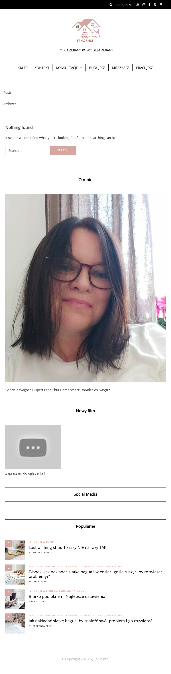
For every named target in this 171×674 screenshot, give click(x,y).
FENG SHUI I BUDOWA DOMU (46, 566)
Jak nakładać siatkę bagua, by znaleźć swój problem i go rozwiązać (90, 621)
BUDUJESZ (97, 67)
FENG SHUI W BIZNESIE (80, 566)
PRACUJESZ (144, 67)
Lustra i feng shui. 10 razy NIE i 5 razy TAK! (68, 547)
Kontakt (42, 67)
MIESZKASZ (120, 67)
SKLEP (23, 67)
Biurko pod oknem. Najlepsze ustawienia (67, 596)
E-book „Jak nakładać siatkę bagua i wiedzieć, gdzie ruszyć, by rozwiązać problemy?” (96, 574)
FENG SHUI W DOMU (41, 541)
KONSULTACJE (67, 67)
